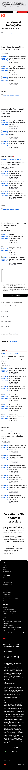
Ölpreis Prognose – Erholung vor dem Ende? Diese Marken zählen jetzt (17, 447)
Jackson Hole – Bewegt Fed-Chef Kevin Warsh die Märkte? (17, 78)
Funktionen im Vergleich (9, 600)
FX (10, 305)
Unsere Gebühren (7, 584)
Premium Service (7, 582)
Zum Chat (10, 632)
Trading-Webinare (8, 613)
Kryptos (5, 305)
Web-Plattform (7, 592)
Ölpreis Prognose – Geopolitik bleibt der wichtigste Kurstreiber (15, 477)
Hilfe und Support (17, 621)
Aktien (15, 305)
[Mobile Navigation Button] (26, 16)
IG (3, 644)
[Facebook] (4, 657)
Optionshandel (7, 580)
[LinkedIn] (18, 657)
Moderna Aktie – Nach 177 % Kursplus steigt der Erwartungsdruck (17, 378)
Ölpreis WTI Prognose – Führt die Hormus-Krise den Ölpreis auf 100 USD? (18, 487)
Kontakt (5, 617)
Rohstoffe (5, 428)
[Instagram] (8, 657)
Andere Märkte (7, 571)
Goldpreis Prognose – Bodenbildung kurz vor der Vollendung (17, 497)
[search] (23, 16)
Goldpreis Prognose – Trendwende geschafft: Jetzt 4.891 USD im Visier (17, 457)
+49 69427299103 (8, 625)
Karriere (16, 761)
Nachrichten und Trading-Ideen (11, 611)
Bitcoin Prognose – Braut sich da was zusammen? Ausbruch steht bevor (16, 183)
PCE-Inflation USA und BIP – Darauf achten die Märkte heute (17, 143)
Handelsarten (6, 575)
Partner (11, 761)
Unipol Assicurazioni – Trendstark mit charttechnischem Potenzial (17, 396)
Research (5, 604)
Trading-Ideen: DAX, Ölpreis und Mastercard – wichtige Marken (17, 68)
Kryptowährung (7, 156)
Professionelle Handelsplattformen (12, 598)
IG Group (6, 761)
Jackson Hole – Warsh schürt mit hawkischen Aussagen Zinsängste (17, 58)
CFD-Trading (6, 578)
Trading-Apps (6, 594)
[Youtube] (15, 657)
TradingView (6, 596)
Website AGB (16, 333)
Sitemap (7, 644)
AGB (17, 644)
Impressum (13, 644)
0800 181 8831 (6, 621)
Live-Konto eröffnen (22, 11)
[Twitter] (11, 657)
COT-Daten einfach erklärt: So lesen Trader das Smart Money (17, 259)
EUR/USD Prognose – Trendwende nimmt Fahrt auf (16, 248)
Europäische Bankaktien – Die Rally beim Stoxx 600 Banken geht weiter (17, 406)
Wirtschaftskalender (8, 609)
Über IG (12, 646)
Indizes (3, 92)
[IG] (3, 16)
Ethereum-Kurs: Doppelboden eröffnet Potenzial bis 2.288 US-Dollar (17, 193)
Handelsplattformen (8, 590)
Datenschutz (6, 646)
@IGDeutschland (12, 341)
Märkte (5, 562)
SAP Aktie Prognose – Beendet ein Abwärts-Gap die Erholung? (17, 416)
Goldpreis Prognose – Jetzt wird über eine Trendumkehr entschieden (17, 467)
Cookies (17, 646)
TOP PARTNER (14, 747)
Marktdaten (6, 607)
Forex (3, 206)
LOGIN (14, 11)
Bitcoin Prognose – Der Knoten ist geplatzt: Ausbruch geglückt (16, 173)
